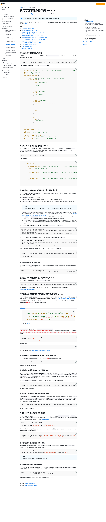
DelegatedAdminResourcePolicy (27, 289)
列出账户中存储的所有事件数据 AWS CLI (30, 30)
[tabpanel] (48, 317)
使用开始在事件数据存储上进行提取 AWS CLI (31, 42)
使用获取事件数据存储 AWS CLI (28, 28)
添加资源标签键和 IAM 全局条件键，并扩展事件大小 (33, 32)
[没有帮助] (25, 323)
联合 (26, 23)
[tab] (23, 307)
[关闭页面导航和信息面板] (104, 18)
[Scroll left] (32, 4)
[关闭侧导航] (16, 8)
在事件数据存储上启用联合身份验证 (29, 44)
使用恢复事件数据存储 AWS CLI (28, 48)
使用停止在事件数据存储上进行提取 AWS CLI (31, 41)
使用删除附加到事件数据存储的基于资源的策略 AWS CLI (34, 39)
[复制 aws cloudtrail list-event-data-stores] (76, 155)
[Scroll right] (55, 4)
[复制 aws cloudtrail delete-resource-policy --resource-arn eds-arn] (76, 362)
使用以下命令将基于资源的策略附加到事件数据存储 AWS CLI (35, 37)
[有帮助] (23, 323)
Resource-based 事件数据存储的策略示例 (41, 350)
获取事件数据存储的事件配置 (28, 34)
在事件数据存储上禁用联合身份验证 (29, 46)
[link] (33, 7)
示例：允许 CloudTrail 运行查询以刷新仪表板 (65, 298)
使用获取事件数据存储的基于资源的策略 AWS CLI (32, 35)
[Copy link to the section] (19, 53)
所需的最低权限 (45, 419)
